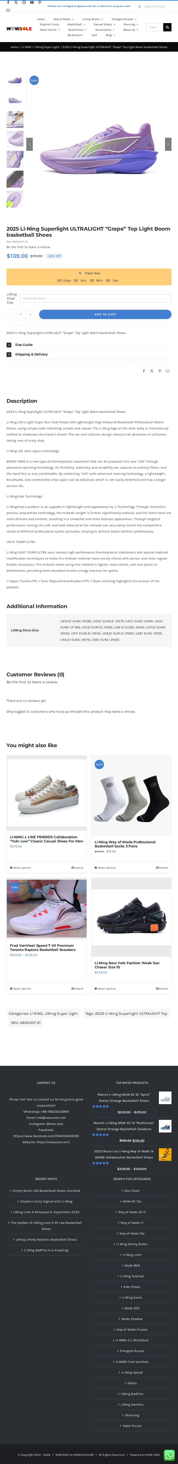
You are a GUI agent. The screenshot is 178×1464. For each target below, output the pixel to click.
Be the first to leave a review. (29, 247)
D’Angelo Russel (132, 1351)
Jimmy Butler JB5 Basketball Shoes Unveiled (46, 1191)
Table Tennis (132, 1426)
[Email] (167, 371)
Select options (22, 867)
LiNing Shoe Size (12, 298)
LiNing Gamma (132, 1404)
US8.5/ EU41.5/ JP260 (118, 633)
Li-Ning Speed (132, 1372)
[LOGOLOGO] (19, 28)
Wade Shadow (132, 1319)
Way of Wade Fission (132, 1329)
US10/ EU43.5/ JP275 (108, 621)
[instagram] (24, 2)
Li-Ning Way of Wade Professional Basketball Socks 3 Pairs (125, 844)
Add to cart (105, 314)
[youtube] (32, 2)
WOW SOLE (153, 1454)
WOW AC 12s (132, 1201)
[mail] (8, 10)
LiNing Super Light (61, 1013)
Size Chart (132, 1191)
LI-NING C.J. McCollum (132, 1340)
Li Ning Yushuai (132, 1276)
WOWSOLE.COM (84, 1454)
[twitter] (16, 2)
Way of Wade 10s (132, 1233)
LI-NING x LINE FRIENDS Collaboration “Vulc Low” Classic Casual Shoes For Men (46, 839)
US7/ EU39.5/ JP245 (86, 633)
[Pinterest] (160, 371)
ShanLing (132, 1415)
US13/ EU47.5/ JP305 (97, 627)
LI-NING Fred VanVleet (132, 1362)
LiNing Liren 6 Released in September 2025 (46, 1212)
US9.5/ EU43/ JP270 (75, 640)
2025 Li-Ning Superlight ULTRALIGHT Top (131, 1013)
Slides (132, 1383)
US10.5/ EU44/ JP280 (75, 621)
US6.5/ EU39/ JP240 (129, 627)
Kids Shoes (132, 1287)
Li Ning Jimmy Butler (132, 1244)
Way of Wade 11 (132, 1223)
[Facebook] (144, 371)
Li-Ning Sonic (132, 1297)
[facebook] (8, 2)
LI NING (36, 1013)
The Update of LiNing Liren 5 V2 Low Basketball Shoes (46, 1226)
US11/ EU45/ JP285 (139, 621)
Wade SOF (132, 1308)
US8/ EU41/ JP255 (148, 633)
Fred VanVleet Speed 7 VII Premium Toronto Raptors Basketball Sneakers (43, 948)
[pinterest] (39, 2)
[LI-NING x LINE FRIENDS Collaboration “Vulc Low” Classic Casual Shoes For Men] (47, 793)
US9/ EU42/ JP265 (105, 640)
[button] (89, 345)
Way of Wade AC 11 (132, 1212)
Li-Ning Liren (132, 1255)
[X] (152, 371)
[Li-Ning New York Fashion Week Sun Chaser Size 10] (131, 917)
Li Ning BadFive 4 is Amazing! (46, 1250)
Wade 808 (132, 1265)
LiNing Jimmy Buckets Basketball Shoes (46, 1239)
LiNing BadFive (132, 1394)
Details (78, 867)
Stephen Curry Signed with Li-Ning (46, 1201)
